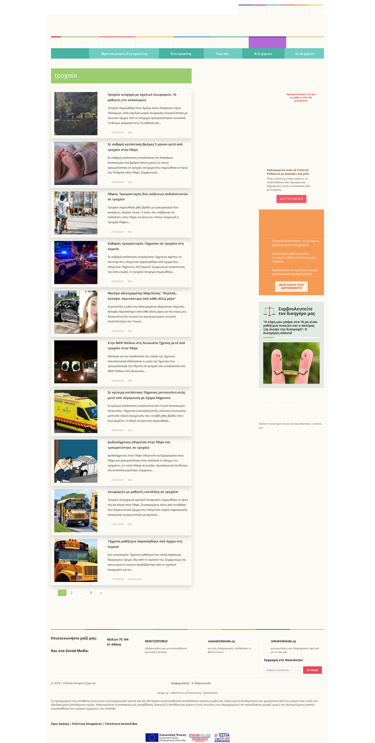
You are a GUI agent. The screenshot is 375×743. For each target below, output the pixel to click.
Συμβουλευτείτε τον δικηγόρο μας (296, 311)
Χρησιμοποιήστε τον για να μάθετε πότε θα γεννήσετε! (301, 97)
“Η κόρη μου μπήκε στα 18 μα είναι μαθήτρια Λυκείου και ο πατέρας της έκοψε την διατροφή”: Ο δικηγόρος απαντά (290, 327)
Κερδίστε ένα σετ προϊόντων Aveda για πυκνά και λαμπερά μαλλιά (294, 272)
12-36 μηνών (305, 53)
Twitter (273, 10)
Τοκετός (222, 53)
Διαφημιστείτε (180, 683)
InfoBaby (70, 53)
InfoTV (192, 42)
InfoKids (80, 42)
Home (56, 42)
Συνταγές (305, 42)
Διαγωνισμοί (267, 42)
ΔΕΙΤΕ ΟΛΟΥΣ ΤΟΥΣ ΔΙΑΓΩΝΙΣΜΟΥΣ (291, 286)
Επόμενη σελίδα (101, 593)
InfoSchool (154, 42)
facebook (245, 10)
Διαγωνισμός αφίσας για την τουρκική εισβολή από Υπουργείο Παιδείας (294, 257)
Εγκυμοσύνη (181, 53)
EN (288, 10)
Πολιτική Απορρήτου (87, 724)
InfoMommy (117, 42)
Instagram (259, 10)
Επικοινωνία (203, 683)
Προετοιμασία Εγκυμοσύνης (124, 53)
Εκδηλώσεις (229, 42)
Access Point (211, 692)
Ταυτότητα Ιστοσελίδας (121, 724)
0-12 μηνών (263, 53)
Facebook (56, 663)
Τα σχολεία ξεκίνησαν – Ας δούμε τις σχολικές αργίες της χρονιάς (295, 243)
